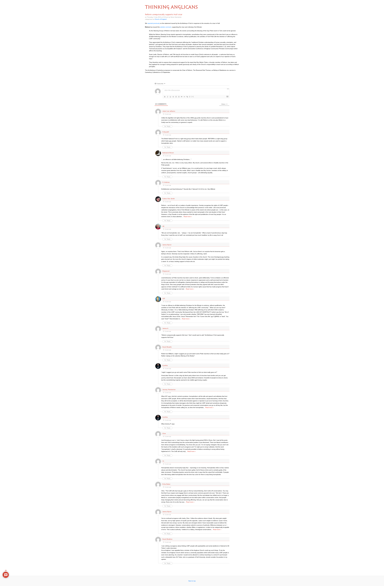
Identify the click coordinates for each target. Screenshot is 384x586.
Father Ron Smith (168, 198)
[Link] (187, 97)
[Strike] (173, 97)
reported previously (154, 23)
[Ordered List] (176, 97)
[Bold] (164, 97)
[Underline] (170, 97)
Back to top (192, 581)
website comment (165, 27)
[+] (193, 96)
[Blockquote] (181, 97)
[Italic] (167, 97)
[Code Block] (184, 97)
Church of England (160, 19)
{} (189, 96)
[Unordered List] (178, 97)
